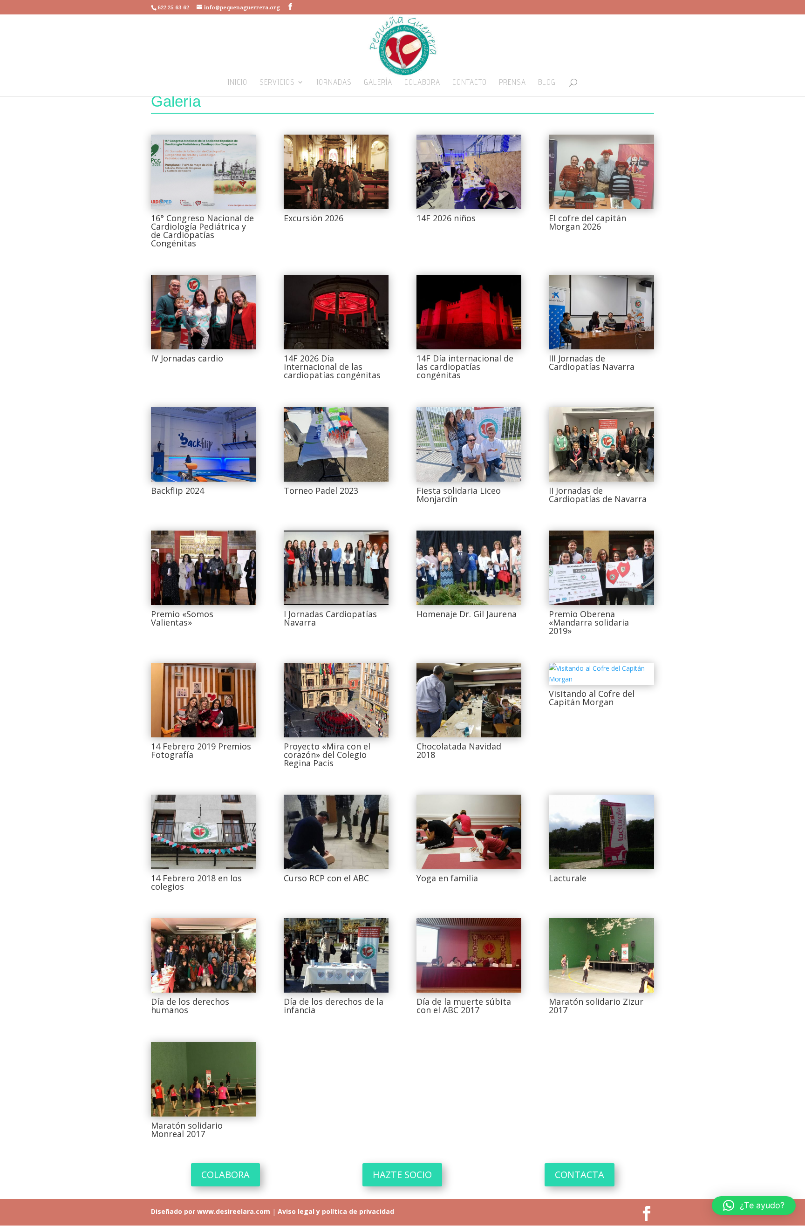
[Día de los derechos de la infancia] (336, 955)
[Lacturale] (601, 832)
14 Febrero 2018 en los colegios (196, 882)
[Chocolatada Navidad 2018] (468, 700)
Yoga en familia (447, 878)
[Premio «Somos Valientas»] (203, 568)
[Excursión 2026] (336, 172)
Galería (378, 83)
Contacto (469, 83)
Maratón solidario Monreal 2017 (187, 1129)
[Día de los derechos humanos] (203, 955)
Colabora (422, 83)
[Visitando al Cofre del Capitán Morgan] (601, 674)
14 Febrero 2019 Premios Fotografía (201, 750)
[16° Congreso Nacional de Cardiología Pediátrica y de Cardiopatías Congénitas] (203, 172)
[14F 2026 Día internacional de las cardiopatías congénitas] (336, 312)
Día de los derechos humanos (190, 1005)
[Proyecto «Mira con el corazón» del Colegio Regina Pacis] (336, 700)
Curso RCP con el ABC (326, 878)
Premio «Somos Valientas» (182, 618)
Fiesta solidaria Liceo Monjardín (458, 494)
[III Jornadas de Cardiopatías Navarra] (601, 312)
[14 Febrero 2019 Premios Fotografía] (203, 700)
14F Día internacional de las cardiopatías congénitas (464, 367)
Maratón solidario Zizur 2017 (596, 1005)
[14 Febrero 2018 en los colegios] (203, 832)
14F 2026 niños (446, 218)
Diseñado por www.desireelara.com (210, 1211)
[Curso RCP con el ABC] (336, 832)
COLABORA (225, 1174)
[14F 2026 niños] (468, 172)
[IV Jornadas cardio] (203, 312)
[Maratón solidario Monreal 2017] (203, 1079)
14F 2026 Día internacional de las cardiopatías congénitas (332, 367)
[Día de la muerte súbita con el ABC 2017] (468, 955)
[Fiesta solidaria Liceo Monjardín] (468, 444)
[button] (754, 1205)
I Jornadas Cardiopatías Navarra (330, 618)
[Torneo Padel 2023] (336, 444)
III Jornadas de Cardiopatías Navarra (591, 362)
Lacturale (568, 878)
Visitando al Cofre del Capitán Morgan (591, 698)
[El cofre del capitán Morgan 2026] (601, 172)
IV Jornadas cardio (187, 358)
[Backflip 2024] (203, 444)
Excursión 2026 (313, 218)
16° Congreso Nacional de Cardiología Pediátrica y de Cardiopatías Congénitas (202, 230)
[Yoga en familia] (468, 832)
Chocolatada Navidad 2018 (458, 750)
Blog (547, 83)
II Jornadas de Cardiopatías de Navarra (598, 494)
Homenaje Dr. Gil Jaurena (466, 614)
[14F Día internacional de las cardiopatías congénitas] (468, 312)
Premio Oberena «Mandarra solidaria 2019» (589, 622)
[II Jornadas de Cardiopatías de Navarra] (601, 444)
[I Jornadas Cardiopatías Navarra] (336, 568)
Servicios (277, 83)
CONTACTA (579, 1174)
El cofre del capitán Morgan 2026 (587, 222)
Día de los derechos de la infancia (333, 1005)
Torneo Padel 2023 (321, 490)
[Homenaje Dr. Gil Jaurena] (468, 568)
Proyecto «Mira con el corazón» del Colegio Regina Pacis (327, 755)
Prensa (512, 83)
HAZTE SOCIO (402, 1174)
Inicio (237, 83)
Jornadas (334, 83)
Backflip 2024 (177, 490)
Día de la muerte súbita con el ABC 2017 (463, 1005)
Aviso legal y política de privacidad (335, 1211)
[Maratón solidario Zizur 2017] (601, 955)
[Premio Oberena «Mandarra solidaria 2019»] (601, 568)
